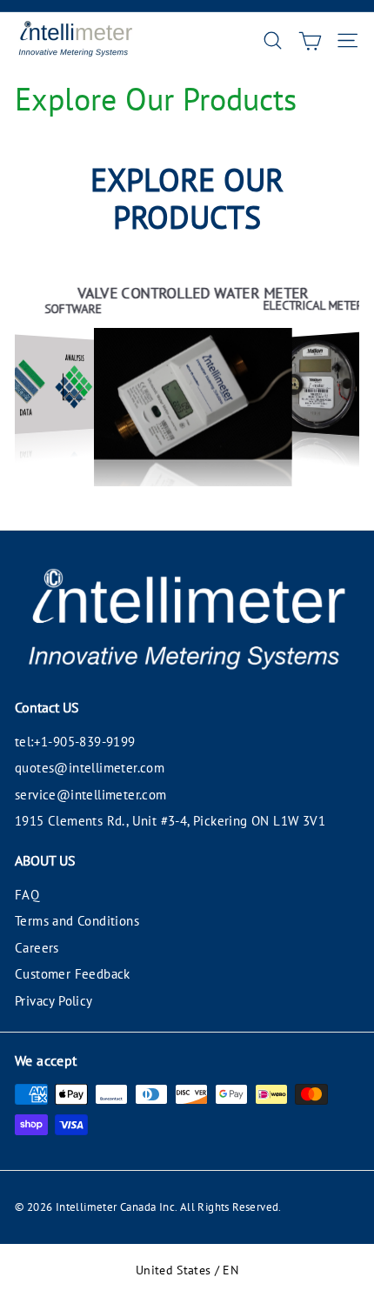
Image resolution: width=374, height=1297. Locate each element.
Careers (37, 947)
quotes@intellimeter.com (89, 767)
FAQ (27, 894)
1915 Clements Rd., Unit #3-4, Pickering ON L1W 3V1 (170, 820)
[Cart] (310, 40)
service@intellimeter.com (91, 794)
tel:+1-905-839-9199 (75, 741)
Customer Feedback (72, 974)
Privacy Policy (54, 1001)
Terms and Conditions (77, 921)
